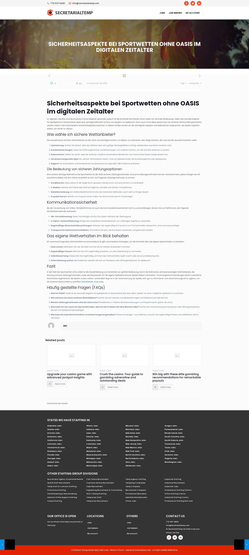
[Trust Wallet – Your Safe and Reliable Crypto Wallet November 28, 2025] (7, 544)
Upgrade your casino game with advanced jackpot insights (69, 375)
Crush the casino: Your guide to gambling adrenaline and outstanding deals (121, 377)
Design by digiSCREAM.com (138, 550)
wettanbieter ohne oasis (92, 281)
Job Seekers (175, 12)
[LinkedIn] (199, 3)
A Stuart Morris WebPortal (165, 550)
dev (80, 83)
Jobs (162, 12)
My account (193, 12)
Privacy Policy (117, 550)
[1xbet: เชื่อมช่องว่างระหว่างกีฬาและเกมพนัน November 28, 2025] (241, 544)
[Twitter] (193, 3)
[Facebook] (186, 3)
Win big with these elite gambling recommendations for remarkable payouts (176, 377)
